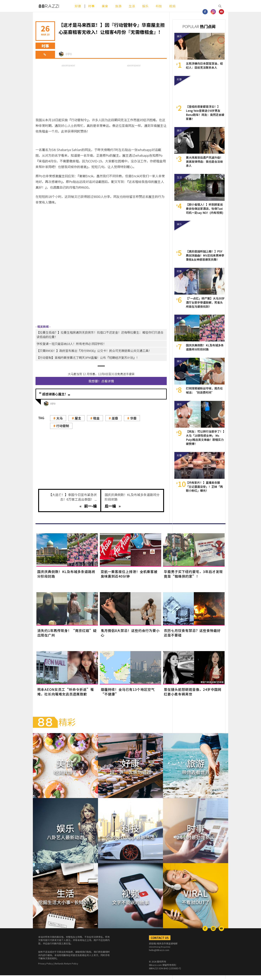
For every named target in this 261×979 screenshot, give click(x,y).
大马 (59, 418)
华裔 (133, 418)
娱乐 (145, 6)
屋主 (78, 418)
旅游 (118, 6)
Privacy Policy (45, 963)
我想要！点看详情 (101, 381)
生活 (132, 6)
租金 (96, 418)
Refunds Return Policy (66, 963)
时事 (91, 6)
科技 (159, 6)
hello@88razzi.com (159, 950)
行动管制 (62, 425)
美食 (105, 6)
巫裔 (115, 418)
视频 (172, 6)
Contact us (160, 938)
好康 (78, 6)
